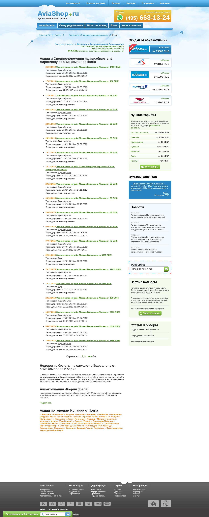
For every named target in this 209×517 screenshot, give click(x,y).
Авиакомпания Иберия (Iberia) (64, 389)
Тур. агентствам (98, 496)
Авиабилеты (47, 25)
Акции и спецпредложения (95, 35)
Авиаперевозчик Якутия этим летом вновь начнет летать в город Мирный (148, 216)
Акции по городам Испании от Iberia (69, 410)
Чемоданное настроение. (143, 341)
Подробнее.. (46, 403)
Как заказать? (73, 3)
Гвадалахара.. (137, 142)
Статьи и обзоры (144, 325)
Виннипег (135, 151)
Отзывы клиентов (143, 177)
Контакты (165, 3)
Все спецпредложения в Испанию (108, 48)
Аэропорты (137, 492)
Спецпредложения (71, 25)
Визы (114, 25)
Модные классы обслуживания (145, 330)
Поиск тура (96, 489)
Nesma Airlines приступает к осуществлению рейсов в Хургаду (146, 250)
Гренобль (135, 137)
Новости (137, 207)
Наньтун (134, 161)
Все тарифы (151, 166)
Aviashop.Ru (44, 35)
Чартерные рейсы (47, 494)
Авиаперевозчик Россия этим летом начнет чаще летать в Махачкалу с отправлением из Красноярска (147, 239)
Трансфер (95, 494)
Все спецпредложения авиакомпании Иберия (102, 46)
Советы (136, 496)
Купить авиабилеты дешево (53, 18)
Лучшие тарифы (143, 115)
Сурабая (135, 147)
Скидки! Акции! (46, 492)
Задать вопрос (151, 313)
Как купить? (45, 489)
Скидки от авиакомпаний (148, 40)
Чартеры (131, 3)
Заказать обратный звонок (157, 12)
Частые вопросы (144, 282)
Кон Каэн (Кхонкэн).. (140, 132)
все (90, 356)
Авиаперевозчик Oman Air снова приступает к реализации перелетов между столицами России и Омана (148, 227)
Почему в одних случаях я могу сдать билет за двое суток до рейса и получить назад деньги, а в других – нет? (150, 290)
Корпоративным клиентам (51, 496)
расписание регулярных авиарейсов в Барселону (96, 51)
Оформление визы (99, 492)
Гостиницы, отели (76, 489)
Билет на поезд (96, 25)
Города (58, 35)
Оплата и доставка (95, 3)
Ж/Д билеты (74, 492)
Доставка (118, 492)
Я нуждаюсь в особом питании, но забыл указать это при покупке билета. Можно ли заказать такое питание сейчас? (150, 300)
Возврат (116, 3)
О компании (148, 3)
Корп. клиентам (131, 25)
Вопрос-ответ (120, 496)
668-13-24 (148, 17)
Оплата (117, 489)
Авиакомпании (139, 489)
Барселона (74, 35)
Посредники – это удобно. (143, 335)
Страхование (74, 494)
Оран (133, 156)
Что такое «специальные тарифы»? (147, 308)
